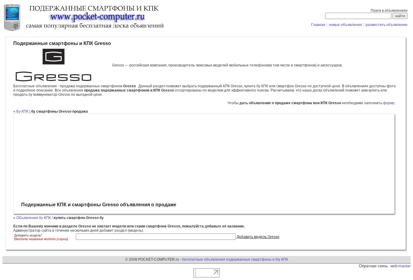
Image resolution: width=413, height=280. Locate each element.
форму (389, 103)
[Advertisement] (203, 158)
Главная (318, 25)
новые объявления (345, 25)
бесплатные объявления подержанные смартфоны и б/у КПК (235, 259)
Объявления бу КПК (33, 218)
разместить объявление (387, 25)
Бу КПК (22, 111)
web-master (400, 266)
